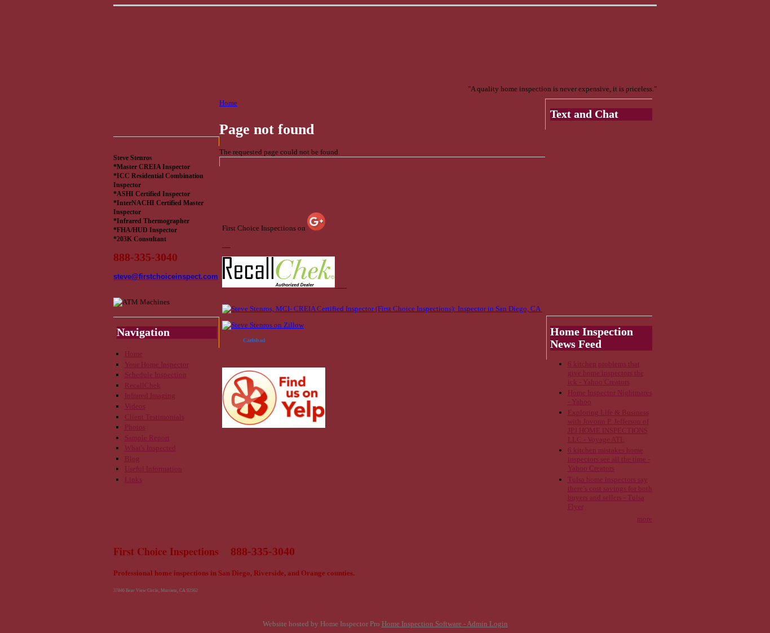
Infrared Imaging (150, 395)
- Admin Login (485, 623)
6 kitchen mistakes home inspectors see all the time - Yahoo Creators (609, 459)
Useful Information (153, 468)
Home (134, 353)
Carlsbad (254, 340)
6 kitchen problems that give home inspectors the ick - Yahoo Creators (606, 373)
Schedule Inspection (156, 374)
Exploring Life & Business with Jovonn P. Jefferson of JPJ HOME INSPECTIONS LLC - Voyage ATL (608, 426)
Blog (132, 458)
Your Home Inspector (157, 364)
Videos (135, 406)
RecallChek (143, 385)
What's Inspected (150, 448)
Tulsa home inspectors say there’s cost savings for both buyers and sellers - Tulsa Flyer (610, 493)
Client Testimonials (154, 417)
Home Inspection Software (422, 623)
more (644, 519)
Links (133, 479)
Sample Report (147, 437)
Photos (135, 427)
